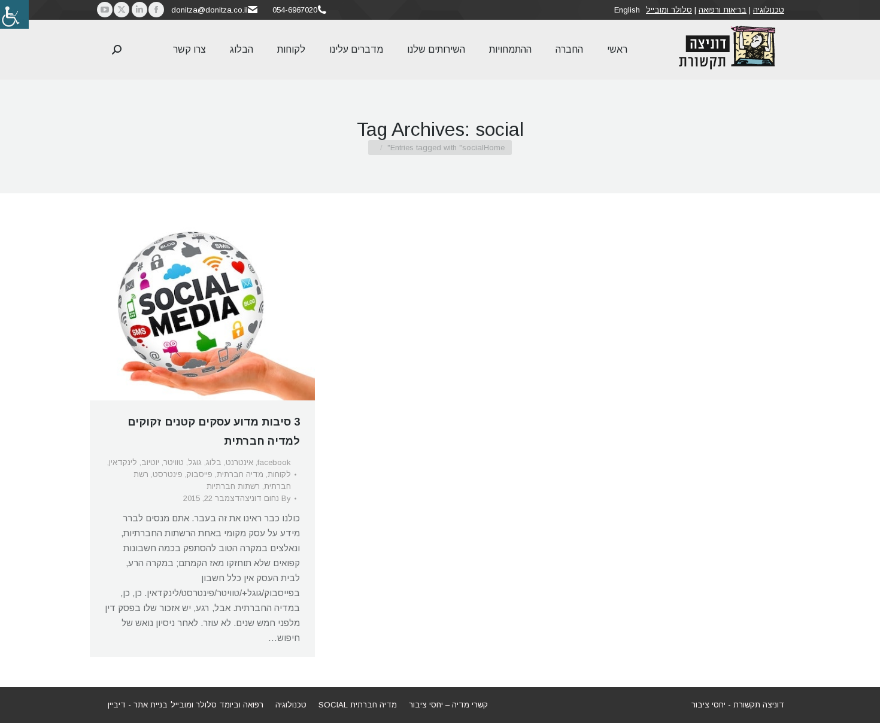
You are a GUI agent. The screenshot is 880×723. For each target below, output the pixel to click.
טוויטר (173, 462)
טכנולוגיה (768, 9)
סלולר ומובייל (669, 9)
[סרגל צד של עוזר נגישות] (14, 14)
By (265, 498)
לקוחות (279, 474)
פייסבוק (200, 474)
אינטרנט (239, 462)
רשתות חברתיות (233, 486)
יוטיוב (150, 462)
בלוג (213, 462)
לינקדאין (123, 462)
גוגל (195, 462)
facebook (274, 462)
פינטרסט (168, 474)
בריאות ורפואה (723, 9)
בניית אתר (150, 704)
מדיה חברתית (240, 474)
